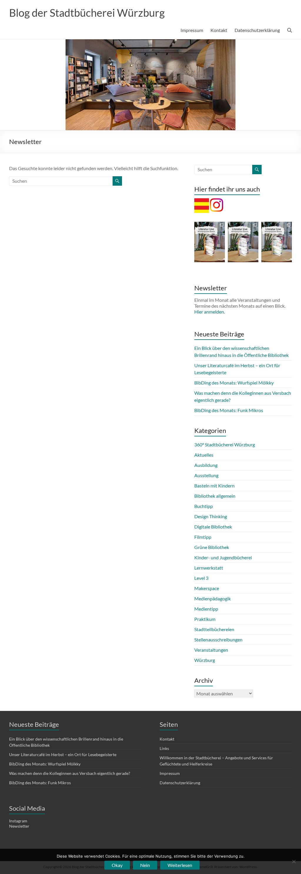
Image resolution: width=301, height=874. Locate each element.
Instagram (18, 820)
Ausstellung (206, 475)
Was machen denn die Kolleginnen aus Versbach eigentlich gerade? (69, 773)
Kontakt (218, 30)
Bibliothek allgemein (214, 496)
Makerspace (206, 588)
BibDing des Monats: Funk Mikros (228, 410)
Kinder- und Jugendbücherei (223, 557)
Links (164, 748)
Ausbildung (206, 465)
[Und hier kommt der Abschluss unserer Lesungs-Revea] (209, 242)
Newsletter (19, 826)
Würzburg (204, 660)
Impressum (191, 30)
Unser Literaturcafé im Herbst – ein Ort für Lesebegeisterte (62, 754)
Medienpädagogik (212, 598)
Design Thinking (210, 516)
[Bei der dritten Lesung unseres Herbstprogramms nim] (276, 242)
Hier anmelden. (209, 311)
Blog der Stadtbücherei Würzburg (87, 12)
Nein (145, 865)
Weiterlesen (180, 865)
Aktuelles (203, 455)
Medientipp (206, 609)
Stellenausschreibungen (218, 639)
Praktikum (204, 619)
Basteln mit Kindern (214, 485)
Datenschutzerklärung (257, 30)
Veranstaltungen (211, 650)
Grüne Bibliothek (211, 547)
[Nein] (294, 861)
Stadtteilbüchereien (214, 629)
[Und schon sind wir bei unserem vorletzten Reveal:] (243, 242)
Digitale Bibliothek (213, 526)
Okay (117, 865)
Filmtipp (202, 537)
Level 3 (201, 578)
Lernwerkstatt (208, 567)
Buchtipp (203, 506)
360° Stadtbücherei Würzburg (224, 444)
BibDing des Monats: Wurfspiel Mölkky (234, 382)
